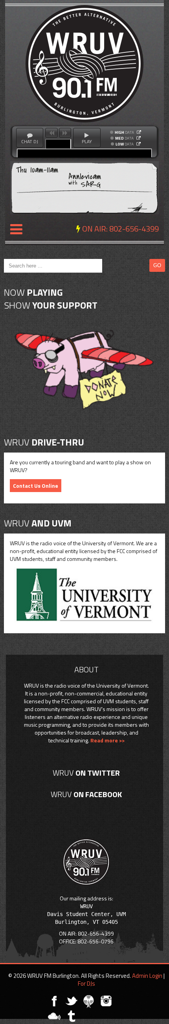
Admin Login (147, 975)
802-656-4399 (134, 229)
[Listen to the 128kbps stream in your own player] (138, 138)
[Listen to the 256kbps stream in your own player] (139, 132)
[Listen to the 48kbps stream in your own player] (138, 144)
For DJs (86, 983)
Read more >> (107, 740)
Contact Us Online (35, 485)
